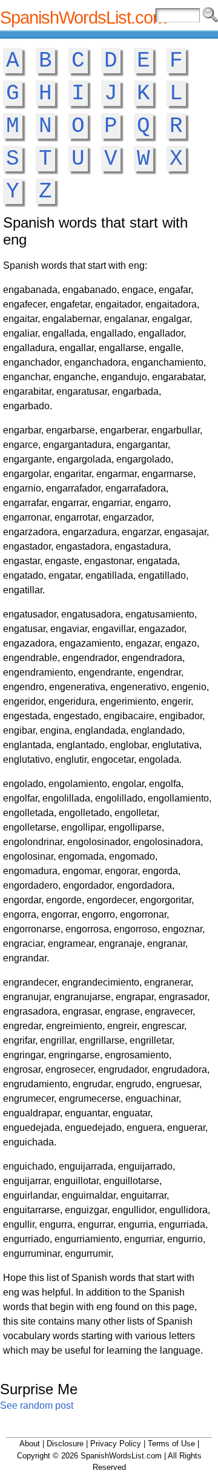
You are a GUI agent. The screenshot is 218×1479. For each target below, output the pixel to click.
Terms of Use (171, 1443)
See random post (36, 1405)
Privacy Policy (115, 1443)
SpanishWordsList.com (83, 17)
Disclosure (65, 1443)
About (29, 1443)
